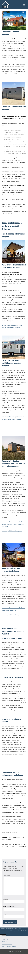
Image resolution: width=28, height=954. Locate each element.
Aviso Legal (5, 939)
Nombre (6, 899)
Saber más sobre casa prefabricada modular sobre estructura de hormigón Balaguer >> (13, 524)
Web (4, 914)
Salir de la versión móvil (14, 952)
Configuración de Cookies (9, 946)
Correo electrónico (9, 906)
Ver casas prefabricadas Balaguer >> (12, 531)
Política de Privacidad (7, 941)
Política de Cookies (7, 944)
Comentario (7, 875)
